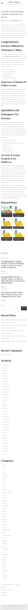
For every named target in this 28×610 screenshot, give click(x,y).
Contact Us (3, 587)
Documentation (6, 500)
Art (3, 470)
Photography (5, 554)
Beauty (4, 478)
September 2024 (6, 427)
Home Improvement (7, 535)
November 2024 (6, 421)
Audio (4, 473)
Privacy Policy (4, 592)
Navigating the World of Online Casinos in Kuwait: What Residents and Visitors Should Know (13, 280)
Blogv (4, 486)
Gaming (4, 522)
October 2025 (5, 392)
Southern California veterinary (11, 56)
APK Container (14, 2)
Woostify (24, 606)
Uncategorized (6, 576)
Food (4, 516)
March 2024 (5, 443)
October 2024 (5, 424)
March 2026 (5, 378)
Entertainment (6, 505)
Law (3, 538)
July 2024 (5, 432)
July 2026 (5, 367)
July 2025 (5, 400)
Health (4, 527)
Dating (4, 497)
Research (4, 562)
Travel (4, 573)
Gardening (5, 524)
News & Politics (6, 549)
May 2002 (5, 454)
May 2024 (5, 438)
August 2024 (5, 430)
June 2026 (5, 370)
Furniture (5, 519)
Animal (4, 465)
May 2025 (5, 405)
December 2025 (6, 386)
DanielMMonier (15, 20)
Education (5, 503)
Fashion (4, 508)
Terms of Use (4, 595)
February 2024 (6, 446)
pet (3, 551)
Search (2, 305)
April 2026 (5, 375)
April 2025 (5, 408)
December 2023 (6, 451)
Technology (5, 570)
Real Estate (5, 557)
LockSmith (5, 540)
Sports (4, 567)
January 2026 (5, 384)
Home (4, 532)
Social (4, 565)
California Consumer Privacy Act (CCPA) (10, 584)
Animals (4, 467)
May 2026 (5, 373)
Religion (4, 559)
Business (4, 489)
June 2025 (5, 403)
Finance (4, 511)
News (4, 546)
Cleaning (4, 494)
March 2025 (5, 411)
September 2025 (6, 394)
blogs (4, 484)
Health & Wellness (6, 530)
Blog (20, 20)
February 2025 (6, 413)
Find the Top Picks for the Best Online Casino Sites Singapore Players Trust (12, 294)
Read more (3, 271)
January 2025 (5, 416)
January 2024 (5, 448)
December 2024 (6, 419)
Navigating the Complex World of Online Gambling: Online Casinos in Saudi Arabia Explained (12, 264)
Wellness (4, 578)
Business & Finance (7, 492)
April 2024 (5, 440)
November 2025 (6, 389)
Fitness (4, 513)
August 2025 (5, 397)
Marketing (5, 543)
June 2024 (5, 435)
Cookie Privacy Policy (6, 589)
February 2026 (6, 381)
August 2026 (5, 365)
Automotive (5, 476)
